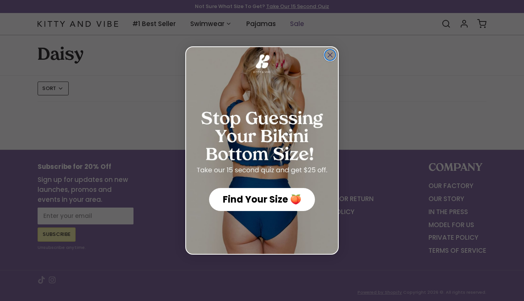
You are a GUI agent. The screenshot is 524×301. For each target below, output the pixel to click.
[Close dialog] (330, 55)
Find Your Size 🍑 (262, 199)
